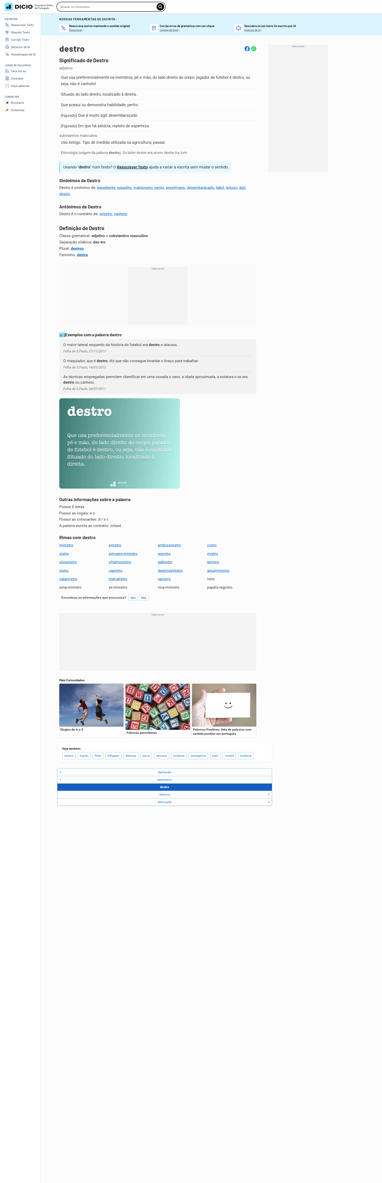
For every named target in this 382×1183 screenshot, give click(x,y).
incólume (178, 755)
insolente (245, 755)
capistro (115, 571)
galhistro (165, 562)
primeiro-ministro (123, 554)
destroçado (165, 802)
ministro (66, 545)
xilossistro (68, 562)
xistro (64, 571)
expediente (106, 188)
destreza (131, 755)
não (144, 597)
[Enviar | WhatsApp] (253, 48)
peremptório (198, 755)
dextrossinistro (170, 571)
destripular (164, 772)
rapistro (164, 579)
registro (164, 554)
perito (159, 188)
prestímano (175, 188)
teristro (213, 562)
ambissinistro (169, 545)
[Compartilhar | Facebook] (247, 48)
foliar (98, 755)
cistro (212, 545)
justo (215, 755)
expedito (124, 188)
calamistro (68, 579)
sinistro (105, 214)
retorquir (161, 755)
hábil (220, 188)
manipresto (143, 188)
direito (64, 194)
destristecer (164, 779)
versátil (229, 755)
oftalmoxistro (120, 562)
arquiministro (218, 571)
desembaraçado (200, 188)
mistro (212, 554)
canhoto (120, 214)
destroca (164, 794)
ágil (242, 188)
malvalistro (118, 579)
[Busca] (160, 7)
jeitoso (231, 188)
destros (77, 248)
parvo (146, 755)
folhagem (113, 755)
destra (82, 255)
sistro (64, 554)
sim (133, 597)
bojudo (84, 755)
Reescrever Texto (132, 167)
